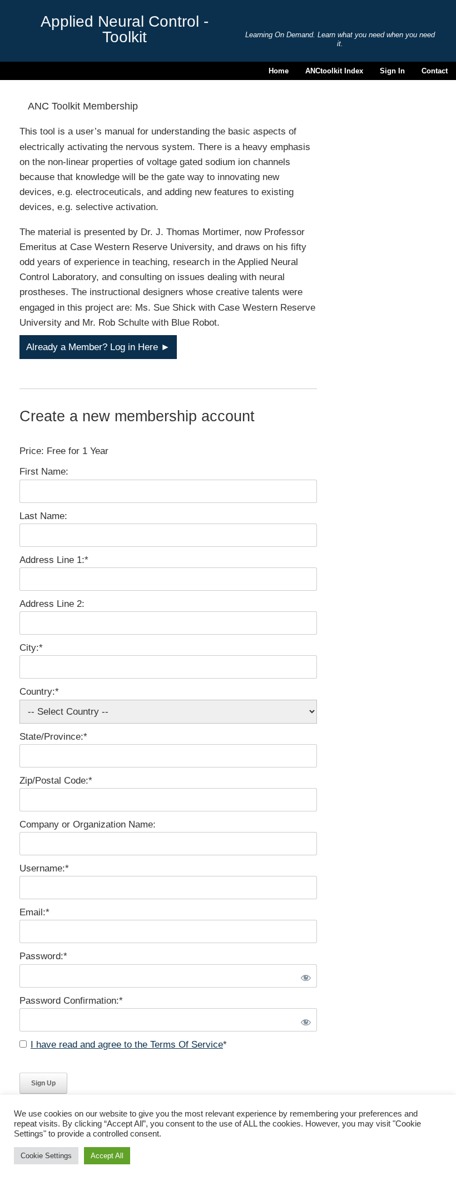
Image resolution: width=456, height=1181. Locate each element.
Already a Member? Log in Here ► (98, 347)
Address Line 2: (52, 604)
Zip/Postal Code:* (55, 780)
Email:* (34, 912)
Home (279, 71)
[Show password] (304, 976)
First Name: (43, 471)
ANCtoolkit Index (334, 71)
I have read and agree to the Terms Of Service (127, 1044)
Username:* (44, 868)
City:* (31, 647)
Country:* (39, 691)
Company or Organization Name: (87, 824)
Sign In (392, 71)
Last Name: (43, 516)
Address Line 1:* (53, 560)
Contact (435, 71)
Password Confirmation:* (71, 1000)
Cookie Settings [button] (46, 1156)
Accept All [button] (107, 1156)
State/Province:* (53, 736)
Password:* (43, 956)
